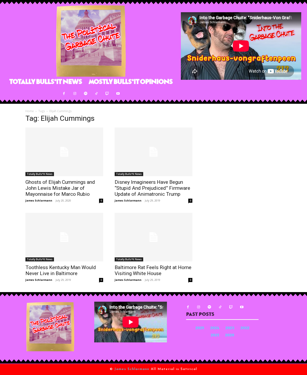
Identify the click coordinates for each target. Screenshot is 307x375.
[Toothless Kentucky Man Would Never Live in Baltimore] (64, 237)
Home (29, 111)
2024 (214, 328)
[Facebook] (64, 93)
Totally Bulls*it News (40, 174)
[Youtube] (118, 93)
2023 (229, 328)
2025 (199, 328)
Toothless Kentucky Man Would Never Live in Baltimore (60, 270)
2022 (245, 328)
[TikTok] (96, 93)
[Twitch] (107, 93)
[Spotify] (85, 93)
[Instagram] (75, 93)
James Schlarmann (38, 200)
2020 (229, 335)
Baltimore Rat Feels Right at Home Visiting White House (153, 270)
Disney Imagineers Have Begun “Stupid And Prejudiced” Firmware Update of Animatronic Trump (152, 188)
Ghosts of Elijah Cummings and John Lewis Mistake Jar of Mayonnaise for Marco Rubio (60, 188)
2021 (215, 335)
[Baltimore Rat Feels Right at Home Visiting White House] (153, 237)
